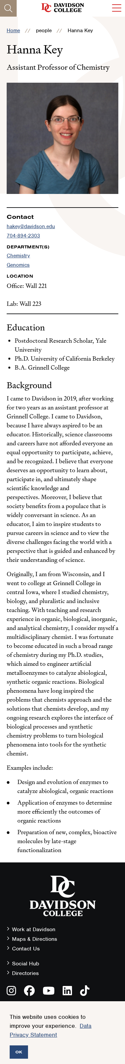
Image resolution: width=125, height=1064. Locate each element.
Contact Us (26, 948)
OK (18, 1051)
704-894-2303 (23, 235)
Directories (25, 973)
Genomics (18, 265)
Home (13, 30)
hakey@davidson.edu (31, 226)
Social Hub (25, 963)
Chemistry (18, 255)
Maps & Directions (34, 938)
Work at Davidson (33, 929)
